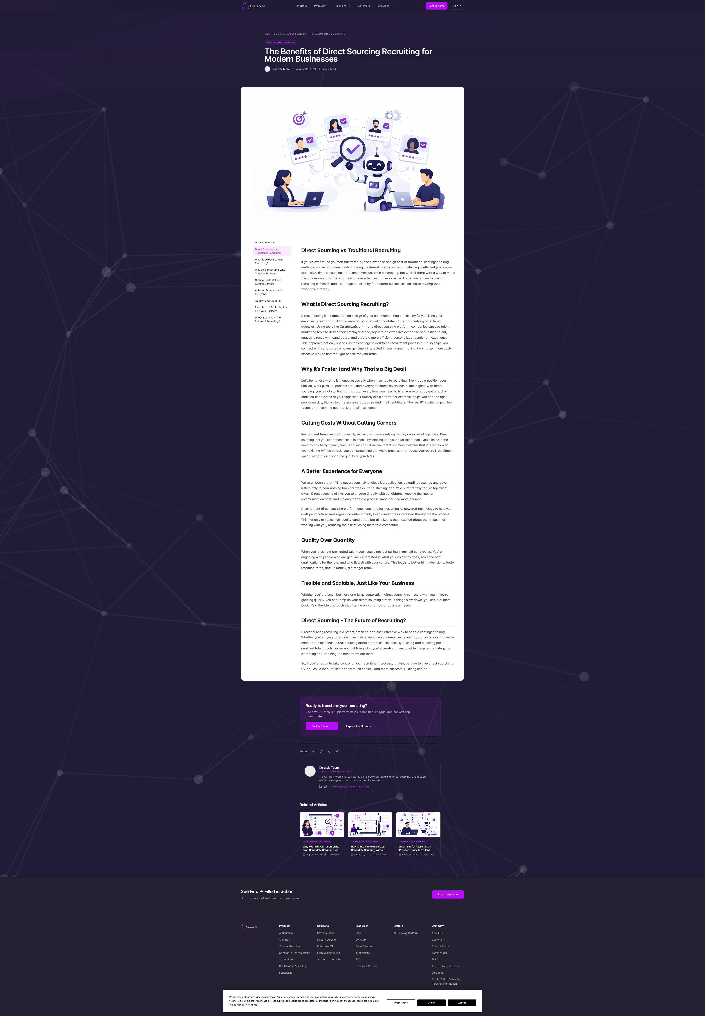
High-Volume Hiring (328, 952)
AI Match (284, 939)
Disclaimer (438, 972)
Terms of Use (440, 952)
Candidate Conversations (294, 952)
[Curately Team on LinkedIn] (320, 786)
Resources (383, 5)
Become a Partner (366, 966)
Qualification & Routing (293, 966)
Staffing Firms (325, 932)
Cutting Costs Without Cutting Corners (268, 281)
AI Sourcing (286, 932)
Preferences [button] (251, 1005)
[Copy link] (337, 751)
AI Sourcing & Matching (294, 33)
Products (319, 5)
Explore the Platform (358, 726)
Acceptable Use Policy (445, 966)
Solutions (340, 5)
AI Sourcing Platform (406, 932)
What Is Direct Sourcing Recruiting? (269, 261)
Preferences (401, 1002)
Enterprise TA (325, 946)
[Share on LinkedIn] (313, 751)
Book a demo (436, 5)
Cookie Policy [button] (327, 1001)
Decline (431, 1002)
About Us (437, 932)
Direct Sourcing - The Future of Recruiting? (268, 319)
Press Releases (364, 946)
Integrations (362, 952)
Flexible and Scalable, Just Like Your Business (271, 309)
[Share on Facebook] (329, 751)
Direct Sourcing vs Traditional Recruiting (268, 251)
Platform (302, 5)
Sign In (457, 5)
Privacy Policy (440, 946)
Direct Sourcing (326, 939)
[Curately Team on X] (325, 786)
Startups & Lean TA (329, 959)
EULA (435, 959)
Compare (361, 939)
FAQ (357, 959)
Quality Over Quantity (268, 300)
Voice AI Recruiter (289, 946)
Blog (276, 33)
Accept (462, 1002)
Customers (363, 5)
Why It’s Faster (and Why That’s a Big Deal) (270, 271)
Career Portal (287, 959)
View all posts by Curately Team (351, 786)
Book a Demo (320, 726)
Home (267, 33)
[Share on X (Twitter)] (321, 751)
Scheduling (285, 972)
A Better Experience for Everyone (269, 292)
